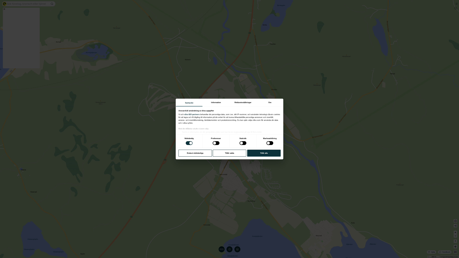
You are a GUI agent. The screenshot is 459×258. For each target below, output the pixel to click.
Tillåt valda (229, 153)
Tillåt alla (264, 153)
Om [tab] (269, 102)
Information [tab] (216, 102)
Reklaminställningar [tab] (243, 102)
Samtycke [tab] (189, 103)
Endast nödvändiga (195, 153)
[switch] (216, 143)
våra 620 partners (192, 114)
